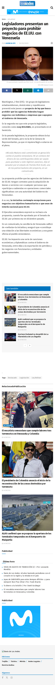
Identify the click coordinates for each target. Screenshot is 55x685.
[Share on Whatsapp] (28, 90)
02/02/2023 (23, 43)
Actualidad (11, 19)
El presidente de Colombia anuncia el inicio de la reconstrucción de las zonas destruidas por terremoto (33, 309)
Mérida (22, 661)
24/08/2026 (22, 302)
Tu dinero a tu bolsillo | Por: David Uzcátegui (22, 586)
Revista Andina (8, 665)
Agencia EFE (10, 43)
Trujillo (5, 661)
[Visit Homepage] (27, 3)
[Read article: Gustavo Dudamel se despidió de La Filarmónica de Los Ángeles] (10, 337)
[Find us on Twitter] (7, 677)
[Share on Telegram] (38, 90)
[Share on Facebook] (7, 90)
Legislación (24, 378)
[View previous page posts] (25, 345)
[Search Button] (52, 7)
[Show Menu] (3, 7)
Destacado (12, 378)
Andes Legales (34, 661)
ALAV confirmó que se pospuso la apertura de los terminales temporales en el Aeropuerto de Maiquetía (26, 536)
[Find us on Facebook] (2, 677)
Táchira (14, 661)
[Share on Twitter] (17, 90)
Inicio (4, 19)
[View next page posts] (30, 345)
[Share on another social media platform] (48, 90)
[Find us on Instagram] (12, 677)
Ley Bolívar (36, 378)
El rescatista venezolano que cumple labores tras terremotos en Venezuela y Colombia (34, 297)
